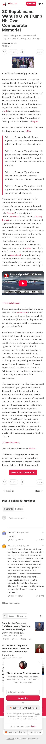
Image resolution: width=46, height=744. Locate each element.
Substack (10, 738)
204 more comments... (11, 603)
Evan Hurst (17, 636)
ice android (15, 255)
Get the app (35, 732)
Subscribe (31, 3)
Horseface (14, 216)
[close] (39, 662)
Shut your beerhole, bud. (13, 632)
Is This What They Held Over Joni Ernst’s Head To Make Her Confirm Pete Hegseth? (15, 648)
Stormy (10, 213)
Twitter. (32, 448)
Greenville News (11, 442)
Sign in (40, 3)
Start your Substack (16, 732)
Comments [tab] (8, 509)
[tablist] (13, 508)
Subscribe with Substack (25, 707)
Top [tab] (5, 616)
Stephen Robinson (9, 43)
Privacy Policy (31, 719)
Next (37, 491)
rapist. (35, 121)
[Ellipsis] (43, 532)
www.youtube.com (11, 303)
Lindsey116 (13, 532)
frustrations (22, 312)
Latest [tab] (11, 616)
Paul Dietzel (13, 545)
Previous (10, 491)
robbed (27, 248)
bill (5, 111)
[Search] (41, 616)
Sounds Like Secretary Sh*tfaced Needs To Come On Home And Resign (16, 626)
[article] (23, 631)
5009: (28, 131)
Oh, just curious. (9, 655)
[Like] (4, 51)
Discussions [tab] (21, 616)
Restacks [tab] (19, 509)
